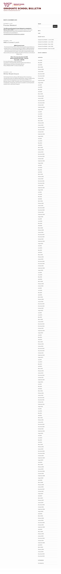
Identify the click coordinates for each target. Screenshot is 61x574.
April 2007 (40, 495)
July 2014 (40, 335)
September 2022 (41, 160)
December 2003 (41, 553)
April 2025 (40, 91)
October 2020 (41, 212)
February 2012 (41, 393)
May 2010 (40, 440)
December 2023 (41, 127)
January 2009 (40, 469)
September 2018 (41, 268)
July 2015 (40, 312)
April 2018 (40, 279)
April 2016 (40, 294)
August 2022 (40, 163)
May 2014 (40, 337)
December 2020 (41, 207)
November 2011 (41, 399)
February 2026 (41, 69)
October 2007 (41, 491)
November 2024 (41, 102)
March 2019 (40, 254)
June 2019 (40, 247)
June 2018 (40, 274)
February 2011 (40, 419)
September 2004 (41, 542)
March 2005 (40, 531)
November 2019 (41, 236)
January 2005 (40, 536)
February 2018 (41, 283)
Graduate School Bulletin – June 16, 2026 (46, 39)
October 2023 (40, 131)
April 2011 (40, 415)
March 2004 (40, 547)
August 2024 (40, 109)
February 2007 (41, 500)
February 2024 (41, 122)
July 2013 (40, 359)
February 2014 (41, 343)
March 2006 (40, 515)
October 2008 (41, 473)
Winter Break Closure (11, 74)
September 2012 (41, 379)
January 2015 (40, 321)
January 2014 (40, 346)
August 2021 (40, 189)
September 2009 (41, 457)
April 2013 (40, 366)
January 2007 (40, 502)
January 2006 (40, 520)
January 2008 (40, 486)
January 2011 (40, 422)
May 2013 (40, 364)
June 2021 (40, 194)
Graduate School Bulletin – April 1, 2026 (45, 46)
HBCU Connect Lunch (11, 42)
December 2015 (41, 303)
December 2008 (41, 471)
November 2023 (41, 129)
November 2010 (41, 426)
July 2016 (40, 288)
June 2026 (40, 60)
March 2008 (40, 482)
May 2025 (40, 89)
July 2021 (40, 192)
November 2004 (41, 538)
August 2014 (40, 332)
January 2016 (40, 301)
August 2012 (40, 381)
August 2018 (40, 270)
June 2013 (40, 361)
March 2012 (40, 390)
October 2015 (40, 308)
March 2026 (40, 67)
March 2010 (40, 444)
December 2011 (41, 397)
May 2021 (40, 196)
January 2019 (40, 259)
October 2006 (41, 507)
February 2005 (41, 533)
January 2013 (40, 373)
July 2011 (40, 408)
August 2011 (40, 406)
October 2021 (40, 185)
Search (39, 23)
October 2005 (41, 524)
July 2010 (40, 435)
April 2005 (40, 529)
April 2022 (40, 172)
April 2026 (40, 64)
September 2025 (41, 80)
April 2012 (40, 388)
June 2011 (40, 410)
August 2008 (40, 478)
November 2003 (41, 556)
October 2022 (40, 158)
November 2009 (41, 453)
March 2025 (40, 93)
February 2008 (41, 484)
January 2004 (40, 551)
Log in (39, 33)
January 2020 (40, 232)
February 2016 (41, 299)
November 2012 (41, 375)
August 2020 (40, 216)
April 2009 (40, 462)
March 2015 (40, 319)
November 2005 (41, 522)
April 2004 (40, 544)
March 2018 (40, 281)
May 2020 (40, 223)
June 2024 (40, 113)
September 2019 (41, 241)
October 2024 (40, 105)
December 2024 (41, 100)
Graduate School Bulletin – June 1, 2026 (45, 41)
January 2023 (40, 151)
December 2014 (41, 323)
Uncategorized (41, 563)
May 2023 (40, 143)
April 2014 (40, 339)
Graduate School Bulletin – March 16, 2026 (46, 48)
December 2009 (41, 451)
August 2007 (40, 493)
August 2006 (40, 511)
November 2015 (41, 306)
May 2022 (40, 169)
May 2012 (40, 386)
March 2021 (40, 201)
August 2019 (40, 243)
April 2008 (40, 480)
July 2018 (40, 272)
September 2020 (41, 214)
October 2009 (41, 455)
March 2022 (40, 174)
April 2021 (40, 198)
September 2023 (41, 134)
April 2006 (40, 513)
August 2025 (40, 82)
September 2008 (41, 475)
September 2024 (41, 107)
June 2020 (40, 221)
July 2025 (40, 84)
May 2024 (40, 116)
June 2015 (40, 314)
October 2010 (40, 428)
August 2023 (40, 136)
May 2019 (40, 250)
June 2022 (40, 167)
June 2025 (40, 87)
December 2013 (41, 348)
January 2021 (40, 205)
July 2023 (40, 138)
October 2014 (40, 328)
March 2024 (40, 120)
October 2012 (40, 377)
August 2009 (40, 460)
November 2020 (41, 210)
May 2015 (40, 317)
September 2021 (41, 187)
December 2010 (41, 424)
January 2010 (40, 448)
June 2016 (40, 290)
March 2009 (40, 464)
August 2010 (40, 433)
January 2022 (40, 178)
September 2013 (41, 355)
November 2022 (41, 156)
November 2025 (41, 76)
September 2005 (41, 527)
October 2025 (40, 78)
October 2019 (40, 239)
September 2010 (41, 431)
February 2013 (41, 370)
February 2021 (41, 203)
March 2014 (40, 341)
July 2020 (40, 218)
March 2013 (40, 368)
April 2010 (40, 442)
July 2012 (40, 384)
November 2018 (41, 263)
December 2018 (41, 261)
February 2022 (41, 176)
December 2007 (41, 489)
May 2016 (40, 292)
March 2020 (40, 227)
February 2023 (41, 149)
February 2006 (41, 518)
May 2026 (40, 62)
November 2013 (41, 350)
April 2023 (40, 145)
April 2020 (40, 225)
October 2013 (40, 352)
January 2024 (40, 125)
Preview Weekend (10, 25)
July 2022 (40, 165)
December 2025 (41, 73)
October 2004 (41, 540)
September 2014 (41, 330)
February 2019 (41, 256)
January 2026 (40, 71)
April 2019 (40, 252)
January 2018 (40, 285)
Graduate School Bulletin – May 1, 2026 (45, 44)
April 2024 (40, 118)
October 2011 (40, 402)
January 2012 (40, 395)
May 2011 (40, 413)
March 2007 (40, 498)
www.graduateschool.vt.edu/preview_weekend (14, 34)
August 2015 (40, 310)
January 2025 (40, 98)
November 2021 (41, 183)
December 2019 (41, 234)
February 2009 (41, 466)
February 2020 (41, 230)
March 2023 (40, 147)
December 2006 (41, 504)
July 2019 (40, 245)
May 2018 (40, 276)
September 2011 (41, 404)
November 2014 (41, 326)
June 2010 (40, 437)
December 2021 (41, 180)
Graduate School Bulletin (22, 8)
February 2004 (41, 549)
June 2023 (40, 140)
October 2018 (40, 265)
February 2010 (41, 446)
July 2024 (40, 111)
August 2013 (40, 357)
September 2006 (41, 509)
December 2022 (41, 154)
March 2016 (40, 297)
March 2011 (40, 417)
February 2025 (41, 96)
